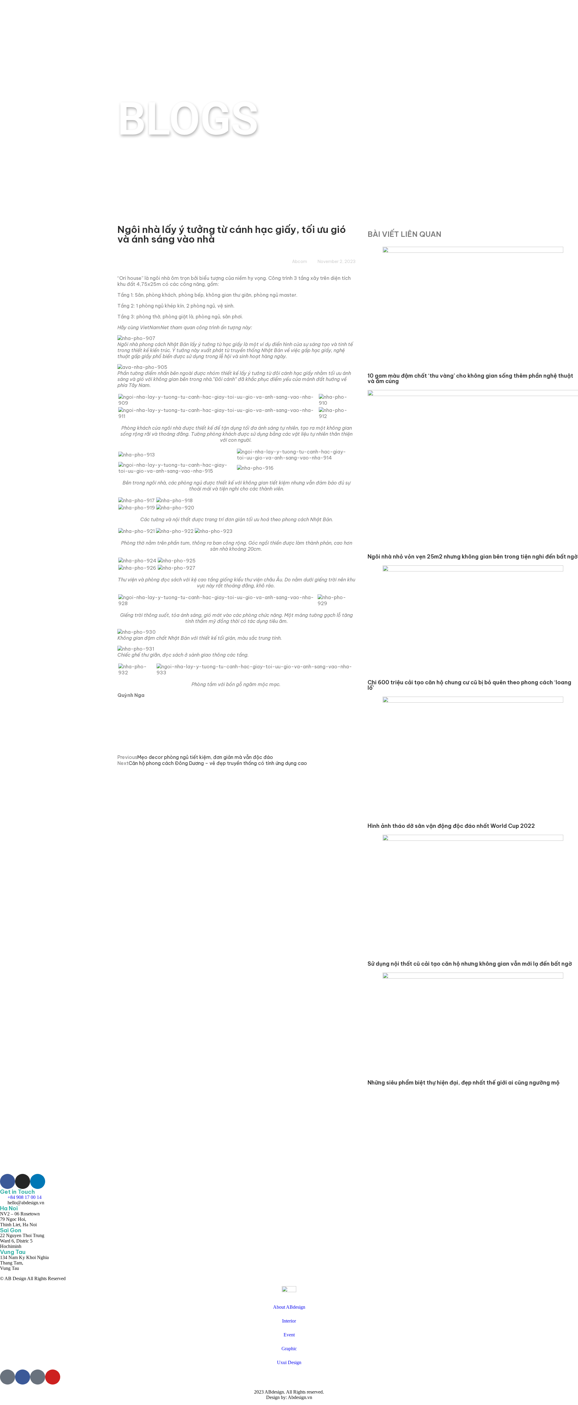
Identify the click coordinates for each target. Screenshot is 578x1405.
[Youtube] (52, 1377)
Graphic (289, 1348)
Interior (289, 1320)
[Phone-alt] (7, 1377)
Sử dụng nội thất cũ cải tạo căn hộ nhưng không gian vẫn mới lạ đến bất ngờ (470, 963)
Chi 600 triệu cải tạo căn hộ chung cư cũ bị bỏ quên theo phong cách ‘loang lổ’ (469, 685)
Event (289, 1334)
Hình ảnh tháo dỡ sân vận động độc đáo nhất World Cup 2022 (451, 825)
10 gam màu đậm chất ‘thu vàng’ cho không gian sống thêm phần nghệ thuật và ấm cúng (470, 378)
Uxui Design (289, 1362)
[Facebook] (22, 1377)
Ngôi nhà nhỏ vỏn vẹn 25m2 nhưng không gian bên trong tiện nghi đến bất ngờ (473, 556)
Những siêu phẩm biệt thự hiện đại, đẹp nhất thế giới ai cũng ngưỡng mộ (464, 1082)
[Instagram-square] (37, 1377)
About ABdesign (289, 1307)
